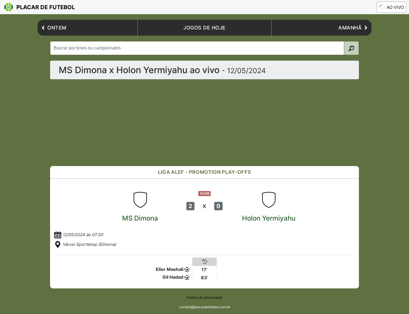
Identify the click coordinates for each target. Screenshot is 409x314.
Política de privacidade (204, 297)
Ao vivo (395, 7)
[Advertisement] (204, 123)
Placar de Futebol (45, 7)
